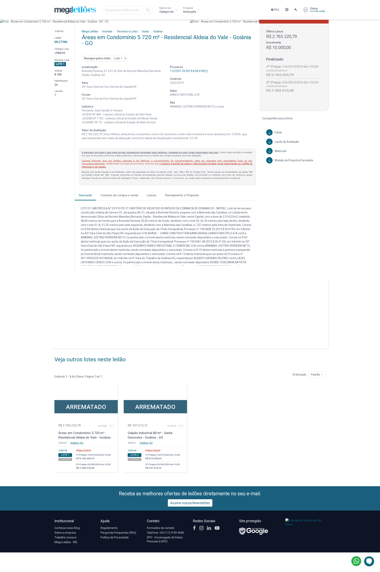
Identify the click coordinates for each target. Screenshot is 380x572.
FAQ (276, 9)
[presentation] (3, 21)
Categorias (166, 10)
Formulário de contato (160, 528)
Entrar (317, 9)
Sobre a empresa (65, 532)
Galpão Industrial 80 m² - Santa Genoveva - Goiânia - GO (150, 435)
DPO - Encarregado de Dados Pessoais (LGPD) (165, 539)
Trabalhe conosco (65, 537)
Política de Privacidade (115, 537)
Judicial (62, 450)
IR (148, 10)
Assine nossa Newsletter (190, 503)
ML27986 (60, 42)
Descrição (85, 195)
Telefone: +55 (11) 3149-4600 (165, 532)
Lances (151, 195)
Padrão (316, 374)
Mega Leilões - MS (65, 542)
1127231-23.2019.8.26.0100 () (189, 71)
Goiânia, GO (76, 443)
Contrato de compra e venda (119, 195)
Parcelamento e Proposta (182, 195)
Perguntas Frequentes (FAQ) (118, 532)
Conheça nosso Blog (67, 528)
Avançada (190, 10)
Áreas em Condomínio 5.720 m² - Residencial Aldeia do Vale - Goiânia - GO (85, 435)
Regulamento (109, 528)
